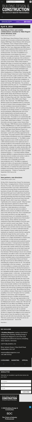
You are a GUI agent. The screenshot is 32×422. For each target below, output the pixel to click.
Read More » (4, 175)
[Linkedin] (30, 2)
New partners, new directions (11, 177)
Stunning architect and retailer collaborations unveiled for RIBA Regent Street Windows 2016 (15, 31)
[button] (2, 1)
